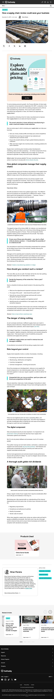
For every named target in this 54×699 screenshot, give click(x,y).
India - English (4, 676)
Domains (44, 621)
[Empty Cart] (51, 2)
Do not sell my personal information (27, 687)
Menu (3, 5)
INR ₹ (50, 676)
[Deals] (42, 2)
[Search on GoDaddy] (51, 6)
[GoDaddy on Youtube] (15, 680)
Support (3, 652)
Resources (3, 655)
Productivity (27, 621)
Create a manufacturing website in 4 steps (23, 265)
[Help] (45, 2)
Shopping (3, 666)
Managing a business (45, 571)
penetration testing (12, 433)
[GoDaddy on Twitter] (12, 680)
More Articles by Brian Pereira (11, 593)
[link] (9, 46)
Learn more (8, 634)
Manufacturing (43, 574)
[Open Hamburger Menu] (2, 2)
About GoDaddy (4, 648)
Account (3, 662)
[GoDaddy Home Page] (6, 671)
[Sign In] (48, 2)
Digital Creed (28, 588)
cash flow (36, 326)
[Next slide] (50, 612)
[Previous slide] (45, 612)
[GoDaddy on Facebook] (2, 680)
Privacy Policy (26, 684)
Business (5, 9)
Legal (21, 684)
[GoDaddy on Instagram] (5, 680)
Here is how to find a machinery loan (22, 314)
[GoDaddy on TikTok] (9, 680)
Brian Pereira (25, 17)
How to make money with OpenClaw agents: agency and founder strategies (11, 627)
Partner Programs (5, 659)
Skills (7, 618)
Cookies (32, 684)
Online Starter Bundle (32, 160)
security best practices (29, 446)
